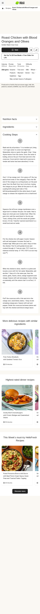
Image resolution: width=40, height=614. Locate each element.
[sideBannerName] (20, 102)
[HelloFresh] (20, 2)
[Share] (36, 50)
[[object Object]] (31, 50)
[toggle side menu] (2, 3)
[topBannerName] (20, 14)
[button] (20, 126)
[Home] (3, 8)
